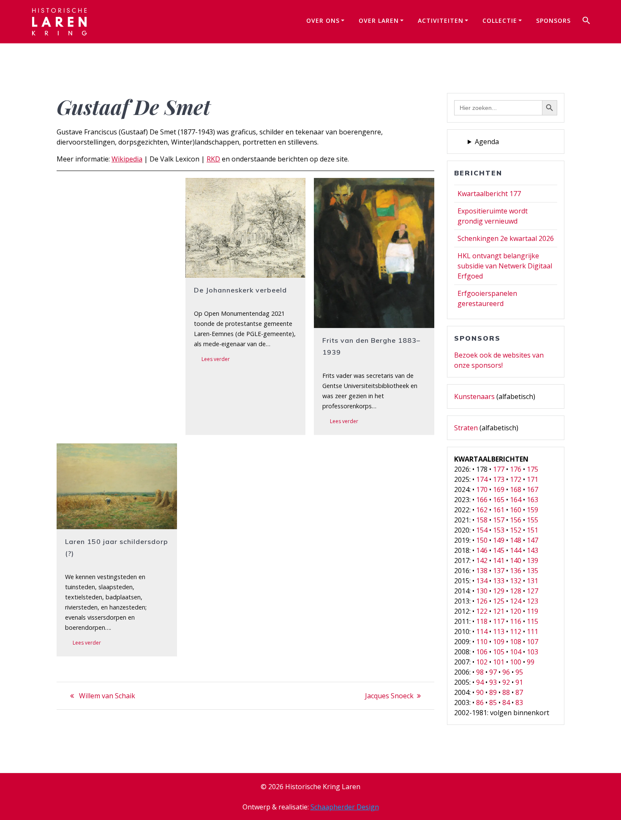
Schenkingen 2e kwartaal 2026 (506, 238)
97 (493, 672)
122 (482, 611)
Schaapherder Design (344, 807)
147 (532, 540)
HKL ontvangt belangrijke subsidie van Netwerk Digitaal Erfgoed (505, 266)
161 (498, 509)
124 (515, 601)
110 (482, 641)
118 (482, 621)
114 (482, 631)
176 (515, 469)
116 (515, 621)
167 (532, 489)
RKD (213, 159)
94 (480, 682)
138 (482, 570)
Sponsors (553, 20)
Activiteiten (440, 20)
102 (482, 662)
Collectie (499, 20)
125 (498, 601)
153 (498, 530)
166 (482, 499)
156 (515, 520)
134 (482, 580)
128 (515, 591)
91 (519, 682)
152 (515, 530)
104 (515, 651)
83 (519, 702)
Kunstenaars (474, 396)
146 (482, 550)
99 (530, 662)
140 (515, 560)
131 (532, 580)
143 (532, 550)
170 (482, 489)
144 (515, 550)
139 (532, 560)
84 (506, 702)
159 (532, 509)
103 (532, 651)
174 (482, 479)
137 (498, 570)
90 (480, 692)
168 (515, 489)
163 (532, 499)
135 (532, 570)
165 (498, 499)
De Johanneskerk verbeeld (240, 290)
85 (493, 702)
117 (498, 621)
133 (498, 580)
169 (498, 489)
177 (498, 469)
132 (515, 580)
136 (515, 570)
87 (519, 692)
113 (498, 631)
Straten (466, 427)
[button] (586, 21)
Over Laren (379, 20)
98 (480, 672)
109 (498, 641)
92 (506, 682)
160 (515, 509)
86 (480, 702)
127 (532, 591)
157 (498, 520)
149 (498, 540)
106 (482, 651)
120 (515, 611)
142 (482, 560)
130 (482, 591)
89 (493, 692)
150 (482, 540)
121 (498, 611)
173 (498, 479)
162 (482, 509)
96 (506, 672)
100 (515, 662)
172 (515, 479)
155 (532, 520)
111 (532, 631)
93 (493, 682)
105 (498, 651)
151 (532, 530)
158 (482, 520)
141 (498, 560)
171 (532, 479)
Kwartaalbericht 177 (489, 193)
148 (515, 540)
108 (515, 641)
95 (519, 672)
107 (532, 641)
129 (498, 591)
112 (515, 631)
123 (532, 601)
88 (506, 692)
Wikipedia (127, 159)
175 (532, 469)
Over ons (323, 20)
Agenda (487, 141)
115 (532, 621)
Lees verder (216, 359)
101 (498, 662)
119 (532, 611)
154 (482, 530)
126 (482, 601)
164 (515, 499)
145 (498, 550)
